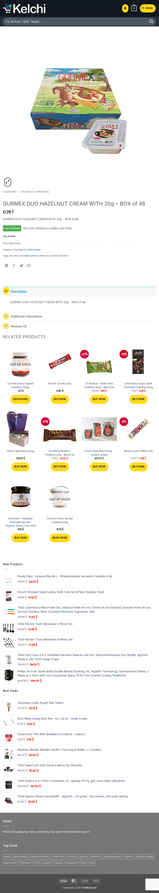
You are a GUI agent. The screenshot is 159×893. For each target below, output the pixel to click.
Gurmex (54, 256)
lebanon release (145, 857)
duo (47, 256)
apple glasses (20, 857)
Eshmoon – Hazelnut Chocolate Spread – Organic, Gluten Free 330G (20, 522)
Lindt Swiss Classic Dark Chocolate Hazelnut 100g (138, 385)
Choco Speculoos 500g (20, 451)
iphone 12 (96, 857)
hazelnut (63, 256)
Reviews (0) (19, 326)
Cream (41, 256)
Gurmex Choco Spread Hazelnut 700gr (21, 385)
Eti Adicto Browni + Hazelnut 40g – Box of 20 (59, 453)
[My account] (125, 8)
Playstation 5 (26, 863)
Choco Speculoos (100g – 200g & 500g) (99, 453)
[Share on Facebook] (14, 266)
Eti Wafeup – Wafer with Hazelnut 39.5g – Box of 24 (99, 385)
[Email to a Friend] (29, 266)
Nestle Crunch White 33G (138, 451)
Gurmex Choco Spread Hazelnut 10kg (60, 520)
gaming (83, 857)
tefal (92, 863)
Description (19, 292)
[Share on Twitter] (21, 266)
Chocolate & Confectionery (34, 192)
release (58, 863)
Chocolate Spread (28, 256)
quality (47, 863)
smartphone (71, 863)
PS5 (38, 863)
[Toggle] (6, 290)
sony (83, 863)
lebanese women (112, 857)
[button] (134, 8)
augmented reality (39, 857)
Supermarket (10, 192)
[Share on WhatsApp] (6, 266)
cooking (71, 857)
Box (16, 256)
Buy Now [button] (60, 399)
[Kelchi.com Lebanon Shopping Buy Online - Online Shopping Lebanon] (24, 8)
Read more (20, 399)
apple (7, 857)
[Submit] (151, 21)
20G (11, 256)
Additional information (26, 316)
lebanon (129, 857)
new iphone (10, 863)
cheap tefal (58, 857)
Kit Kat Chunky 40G (59, 384)
